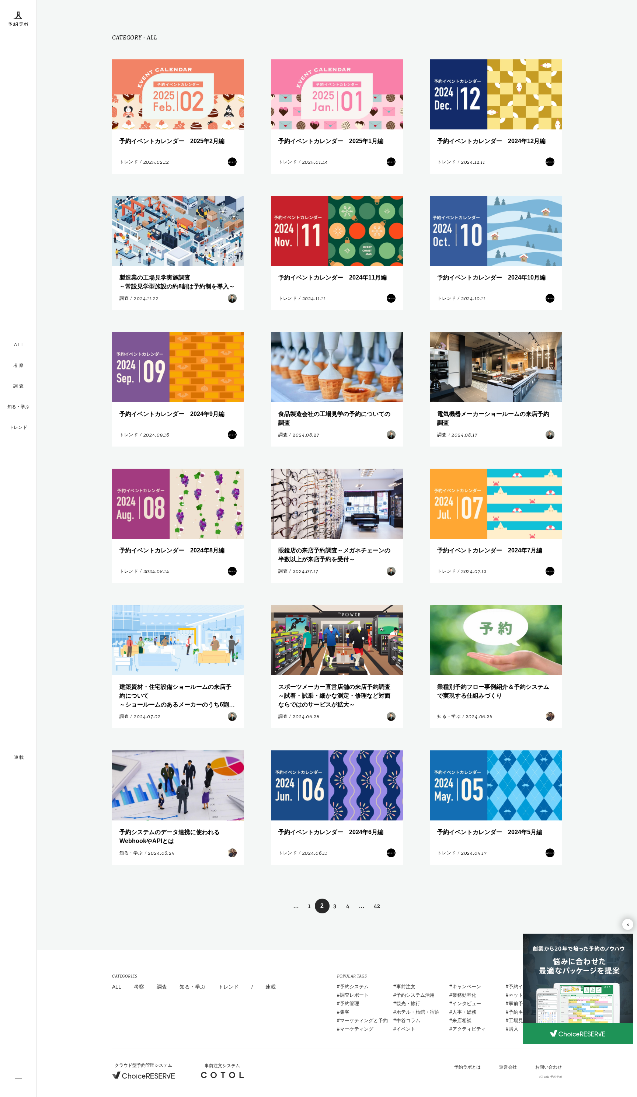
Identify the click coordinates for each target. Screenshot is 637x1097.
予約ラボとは (467, 1067)
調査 (162, 987)
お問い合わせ (548, 1067)
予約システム (354, 986)
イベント (405, 1029)
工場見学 (518, 1020)
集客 (344, 1012)
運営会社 (508, 1067)
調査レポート (354, 995)
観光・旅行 (408, 1003)
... (296, 906)
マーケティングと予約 (364, 1020)
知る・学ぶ (18, 406)
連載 (270, 987)
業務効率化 (464, 995)
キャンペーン (466, 986)
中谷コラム (408, 1020)
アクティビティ (469, 1029)
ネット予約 (521, 995)
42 (377, 906)
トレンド (18, 427)
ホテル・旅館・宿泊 (417, 1012)
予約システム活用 (415, 995)
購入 (513, 1029)
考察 (139, 987)
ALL (116, 987)
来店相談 (461, 1020)
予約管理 (349, 1003)
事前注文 (405, 986)
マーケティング (356, 1029)
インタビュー (466, 1003)
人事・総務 (464, 1012)
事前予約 (518, 1003)
